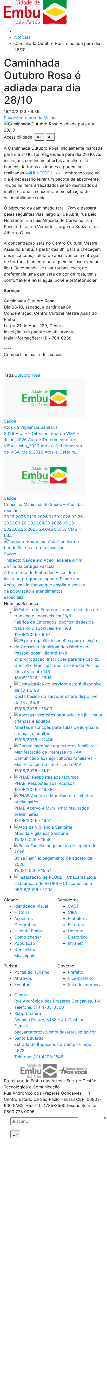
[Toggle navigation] (87, 12)
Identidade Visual (31, 906)
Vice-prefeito (81, 978)
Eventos (22, 984)
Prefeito (75, 972)
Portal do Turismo (32, 972)
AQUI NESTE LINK (42, 172)
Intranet (75, 943)
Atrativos (23, 978)
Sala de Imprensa (85, 984)
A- (50, 137)
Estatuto (76, 924)
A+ (39, 137)
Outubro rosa (27, 375)
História (22, 912)
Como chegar (27, 937)
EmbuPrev (78, 918)
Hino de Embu (28, 930)
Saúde (10, 117)
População (24, 943)
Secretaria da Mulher (36, 117)
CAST (73, 906)
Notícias (22, 37)
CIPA (72, 912)
